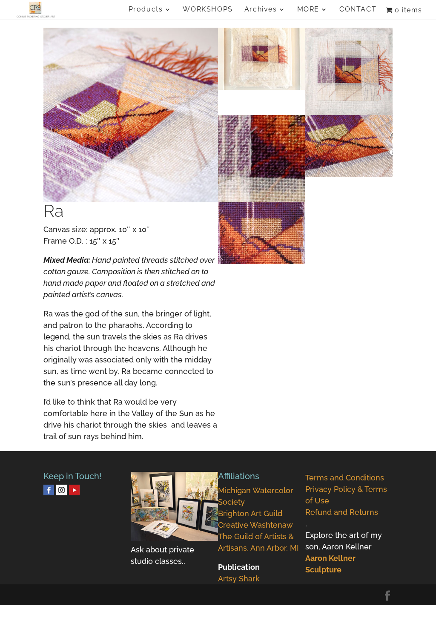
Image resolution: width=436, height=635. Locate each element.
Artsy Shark (239, 578)
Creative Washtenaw (255, 524)
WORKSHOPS (207, 9)
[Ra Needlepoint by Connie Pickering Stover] (261, 263)
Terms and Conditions (344, 477)
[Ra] (130, 115)
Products (146, 9)
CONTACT (357, 9)
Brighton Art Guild (250, 513)
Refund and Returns (341, 512)
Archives (260, 9)
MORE (308, 9)
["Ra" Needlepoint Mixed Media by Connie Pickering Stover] (349, 176)
